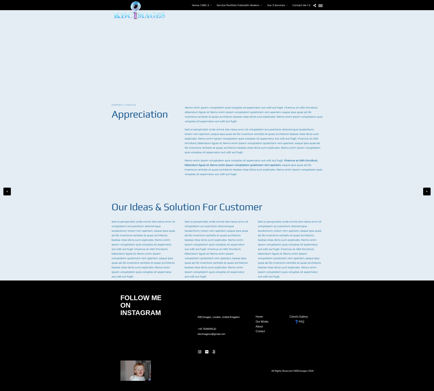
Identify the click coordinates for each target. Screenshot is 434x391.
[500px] (214, 352)
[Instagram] (199, 352)
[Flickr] (207, 352)
